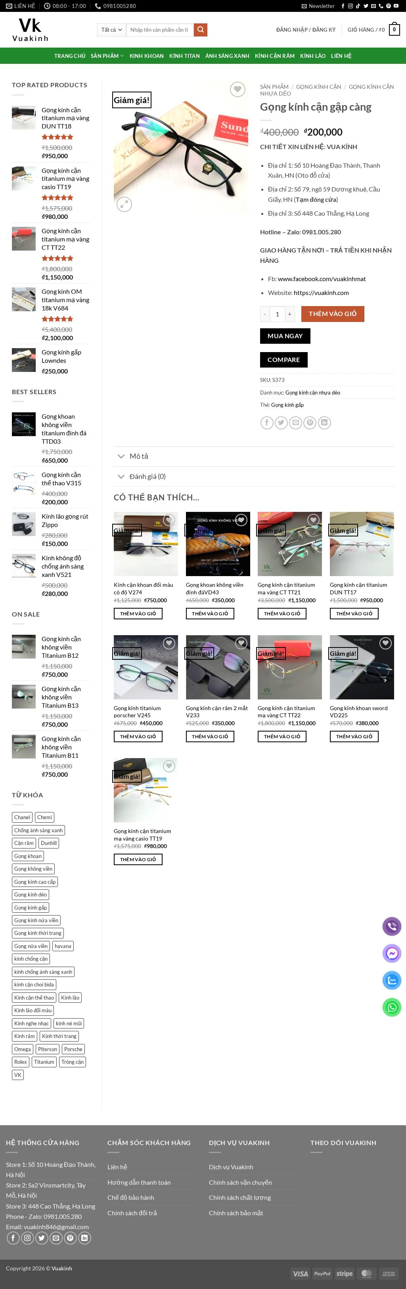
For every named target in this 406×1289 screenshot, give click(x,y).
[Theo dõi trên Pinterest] (388, 6)
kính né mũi (69, 1023)
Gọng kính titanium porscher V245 (137, 712)
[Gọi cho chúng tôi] (381, 6)
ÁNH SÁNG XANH (227, 56)
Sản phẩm (274, 87)
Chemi (44, 817)
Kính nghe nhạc (31, 1023)
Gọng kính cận (318, 87)
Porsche (73, 1049)
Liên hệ (117, 1166)
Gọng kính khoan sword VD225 (359, 712)
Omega (22, 1049)
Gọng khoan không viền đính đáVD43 (214, 588)
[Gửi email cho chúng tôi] (373, 6)
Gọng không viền (33, 869)
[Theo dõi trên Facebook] (343, 6)
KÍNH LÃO (313, 56)
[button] (318, 6)
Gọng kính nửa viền (36, 920)
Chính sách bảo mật (236, 1212)
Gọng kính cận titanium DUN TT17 (358, 588)
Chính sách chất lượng (240, 1197)
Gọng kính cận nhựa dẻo (312, 392)
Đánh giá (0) (148, 476)
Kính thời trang (59, 1036)
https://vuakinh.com (321, 292)
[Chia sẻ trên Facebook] (267, 422)
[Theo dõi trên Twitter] (366, 6)
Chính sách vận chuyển (240, 1182)
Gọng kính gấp (30, 907)
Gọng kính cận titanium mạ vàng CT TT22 (286, 712)
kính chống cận (31, 959)
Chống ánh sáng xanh (38, 830)
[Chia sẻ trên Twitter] (281, 422)
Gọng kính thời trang (37, 933)
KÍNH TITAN (184, 56)
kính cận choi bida (34, 984)
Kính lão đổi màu (33, 1010)
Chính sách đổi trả (132, 1212)
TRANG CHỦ (69, 56)
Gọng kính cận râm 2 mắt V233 (217, 712)
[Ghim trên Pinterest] (309, 422)
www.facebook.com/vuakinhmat (322, 278)
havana (63, 946)
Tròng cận (72, 1062)
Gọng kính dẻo (30, 894)
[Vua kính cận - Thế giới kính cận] (45, 30)
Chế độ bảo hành (130, 1197)
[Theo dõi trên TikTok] (358, 6)
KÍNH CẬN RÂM (275, 56)
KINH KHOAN (147, 56)
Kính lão (70, 997)
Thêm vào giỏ (333, 313)
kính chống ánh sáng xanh (43, 972)
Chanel (22, 817)
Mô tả (139, 456)
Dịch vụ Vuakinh (231, 1166)
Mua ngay (285, 335)
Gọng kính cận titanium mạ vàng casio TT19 (142, 834)
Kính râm (24, 1036)
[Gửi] (200, 30)
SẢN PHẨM (105, 56)
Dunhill (49, 843)
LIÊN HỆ (341, 56)
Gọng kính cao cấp (35, 882)
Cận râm (24, 843)
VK (17, 1075)
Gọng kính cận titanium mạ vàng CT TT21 (286, 588)
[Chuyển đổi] (121, 457)
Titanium (44, 1062)
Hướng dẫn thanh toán (139, 1182)
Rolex (20, 1062)
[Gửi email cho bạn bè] (295, 422)
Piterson (47, 1049)
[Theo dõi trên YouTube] (396, 6)
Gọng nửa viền (31, 946)
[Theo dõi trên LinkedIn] (84, 1238)
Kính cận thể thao (34, 997)
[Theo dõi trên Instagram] (350, 6)
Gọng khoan (28, 856)
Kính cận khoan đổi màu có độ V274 (143, 588)
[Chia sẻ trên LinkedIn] (324, 422)
